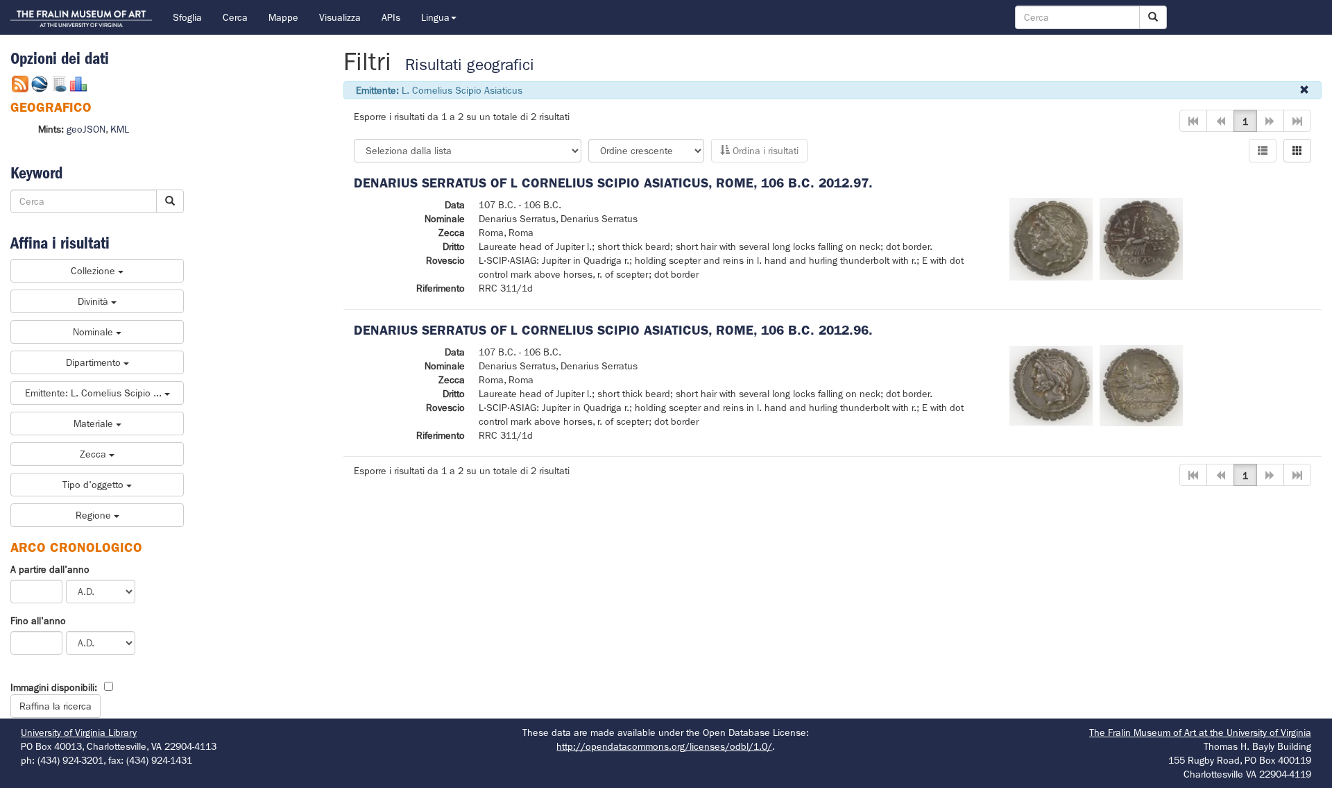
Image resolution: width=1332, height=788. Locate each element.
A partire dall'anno (49, 569)
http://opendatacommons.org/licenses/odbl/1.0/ (664, 746)
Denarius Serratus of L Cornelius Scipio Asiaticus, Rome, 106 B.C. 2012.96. (613, 330)
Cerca (235, 17)
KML (119, 129)
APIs (391, 17)
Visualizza (340, 17)
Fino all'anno (38, 620)
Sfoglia (187, 17)
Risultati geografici (469, 65)
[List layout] (1262, 150)
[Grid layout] (1297, 150)
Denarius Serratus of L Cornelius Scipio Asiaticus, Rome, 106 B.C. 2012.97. (613, 183)
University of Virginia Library (79, 732)
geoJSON (86, 129)
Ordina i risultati (764, 150)
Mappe (283, 17)
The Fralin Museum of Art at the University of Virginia (1200, 732)
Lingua (435, 17)
